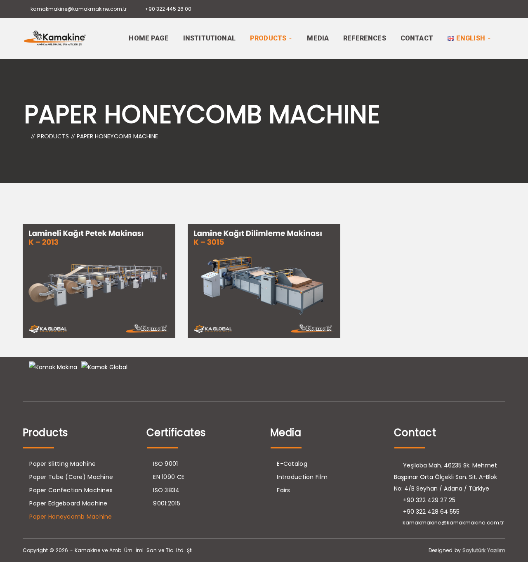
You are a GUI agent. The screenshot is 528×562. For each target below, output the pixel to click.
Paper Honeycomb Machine (70, 516)
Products (53, 136)
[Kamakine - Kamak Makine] (55, 37)
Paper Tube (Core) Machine (71, 477)
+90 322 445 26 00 (168, 8)
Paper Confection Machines (71, 490)
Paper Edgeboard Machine (68, 503)
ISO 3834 (166, 490)
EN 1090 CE (168, 477)
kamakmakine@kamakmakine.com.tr (79, 8)
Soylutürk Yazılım (483, 550)
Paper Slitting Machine (62, 464)
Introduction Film (302, 477)
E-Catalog (292, 464)
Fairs (283, 490)
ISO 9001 (165, 464)
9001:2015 (166, 503)
